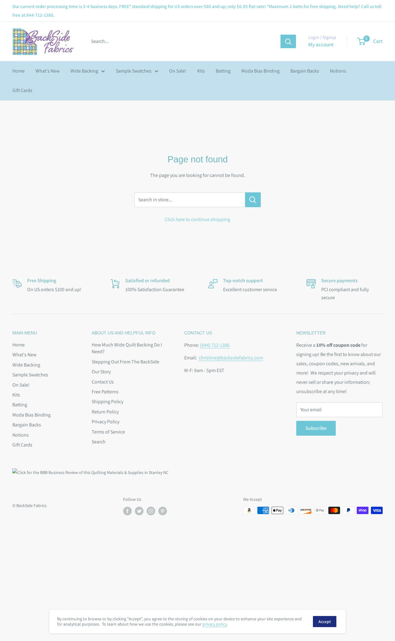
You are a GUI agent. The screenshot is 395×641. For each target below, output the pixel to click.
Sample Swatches (134, 71)
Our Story (101, 371)
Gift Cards (22, 90)
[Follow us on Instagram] (151, 511)
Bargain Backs (304, 71)
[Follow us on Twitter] (139, 511)
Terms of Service (108, 432)
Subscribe (316, 428)
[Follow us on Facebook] (127, 511)
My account (321, 44)
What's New (47, 71)
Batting (223, 71)
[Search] (288, 41)
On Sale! (177, 71)
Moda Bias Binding (260, 71)
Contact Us (103, 382)
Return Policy (105, 411)
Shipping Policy (107, 401)
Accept (324, 621)
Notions (338, 71)
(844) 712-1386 (215, 345)
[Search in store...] (253, 199)
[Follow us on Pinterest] (162, 511)
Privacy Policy (105, 421)
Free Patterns (105, 391)
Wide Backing (84, 71)
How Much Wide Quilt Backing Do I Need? (127, 348)
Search (99, 441)
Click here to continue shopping (197, 219)
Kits (201, 71)
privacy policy (214, 624)
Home (18, 71)
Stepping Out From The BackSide (125, 361)
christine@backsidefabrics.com (231, 357)
